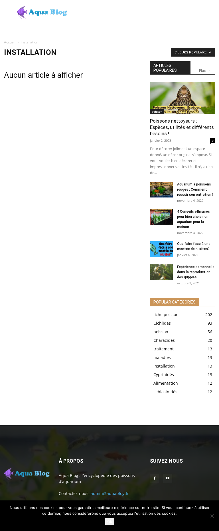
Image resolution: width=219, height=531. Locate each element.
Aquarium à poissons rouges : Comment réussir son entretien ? (195, 189)
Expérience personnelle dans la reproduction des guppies (195, 272)
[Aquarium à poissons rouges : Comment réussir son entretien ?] (161, 189)
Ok (109, 521)
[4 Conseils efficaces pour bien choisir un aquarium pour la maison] (161, 217)
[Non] (212, 516)
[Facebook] (154, 478)
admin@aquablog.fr (110, 493)
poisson (157, 111)
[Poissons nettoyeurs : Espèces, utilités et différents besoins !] (182, 98)
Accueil (9, 42)
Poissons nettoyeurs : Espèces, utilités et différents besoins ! (182, 127)
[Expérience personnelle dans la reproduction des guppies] (161, 272)
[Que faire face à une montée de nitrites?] (161, 249)
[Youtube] (167, 478)
